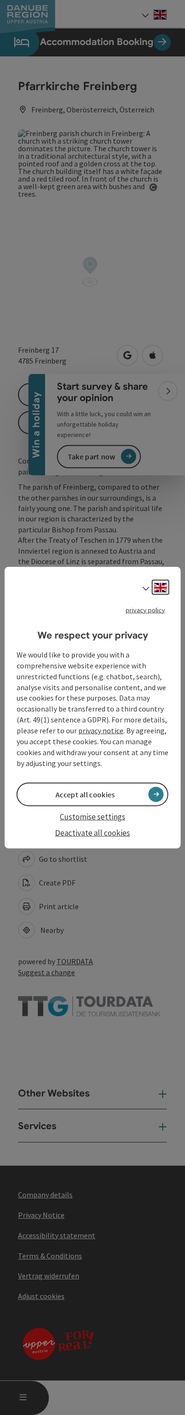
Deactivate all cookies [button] (92, 833)
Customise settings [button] (92, 816)
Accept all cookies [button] (85, 794)
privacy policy (145, 609)
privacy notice (100, 730)
